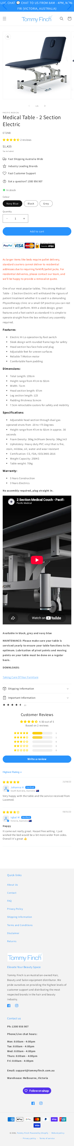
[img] (11, 782)
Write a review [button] (36, 759)
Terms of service (47, 1138)
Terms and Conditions (20, 925)
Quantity (7, 211)
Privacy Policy (15, 908)
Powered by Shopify (39, 1133)
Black (31, 203)
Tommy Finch (23, 1133)
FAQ (9, 900)
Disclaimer (13, 933)
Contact (11, 892)
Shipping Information (19, 916)
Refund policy (58, 1133)
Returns (11, 941)
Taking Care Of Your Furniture (20, 677)
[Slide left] (29, 106)
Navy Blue (12, 203)
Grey (46, 203)
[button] (5, 6)
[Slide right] (45, 106)
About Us (12, 884)
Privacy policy (29, 1138)
